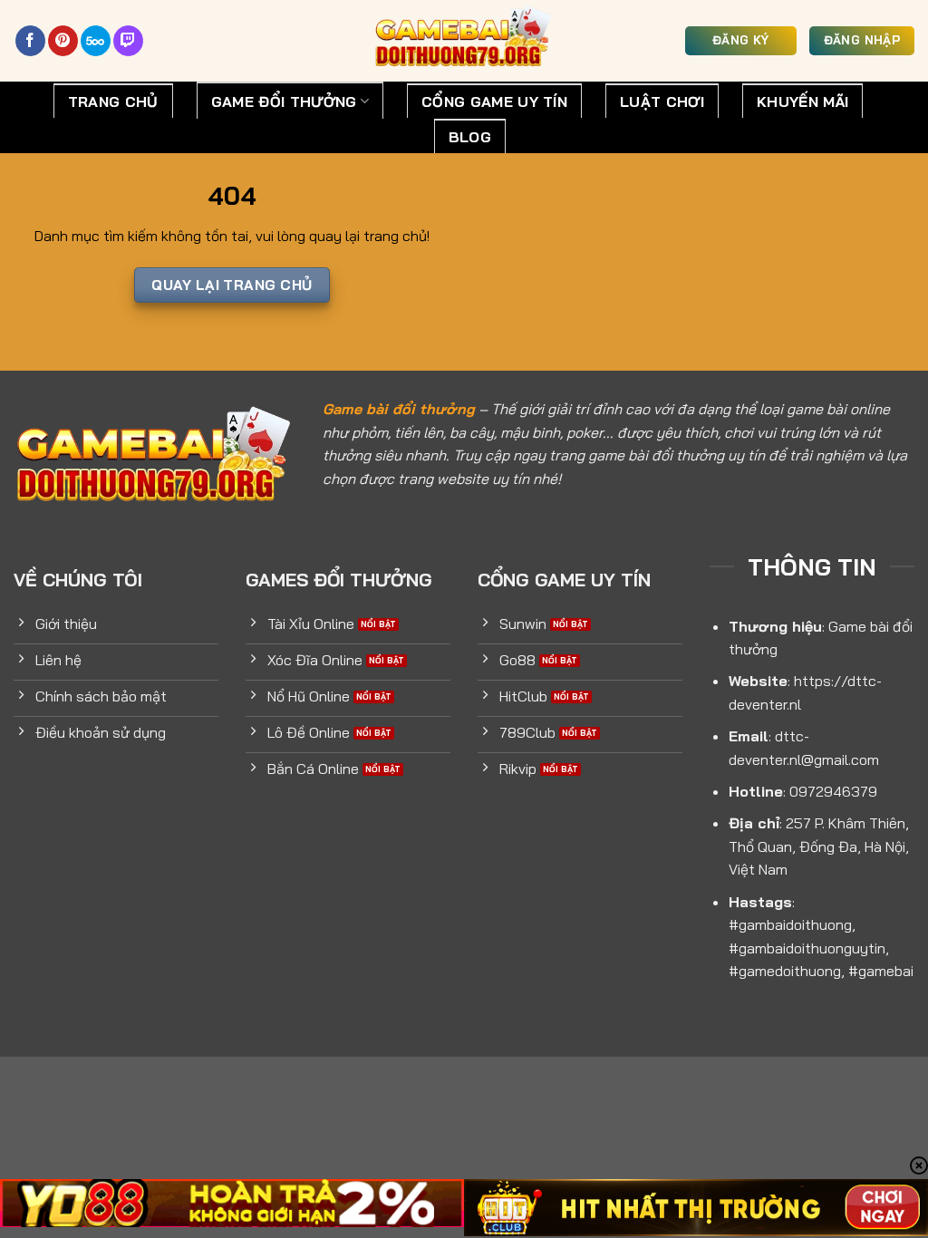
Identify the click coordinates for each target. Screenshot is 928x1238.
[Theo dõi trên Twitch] (128, 40)
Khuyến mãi (802, 101)
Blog (470, 137)
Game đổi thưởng (284, 101)
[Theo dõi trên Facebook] (30, 40)
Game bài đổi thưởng (399, 409)
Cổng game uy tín (494, 101)
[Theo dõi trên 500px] (96, 40)
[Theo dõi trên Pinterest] (63, 40)
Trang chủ (113, 101)
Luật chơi (662, 101)
